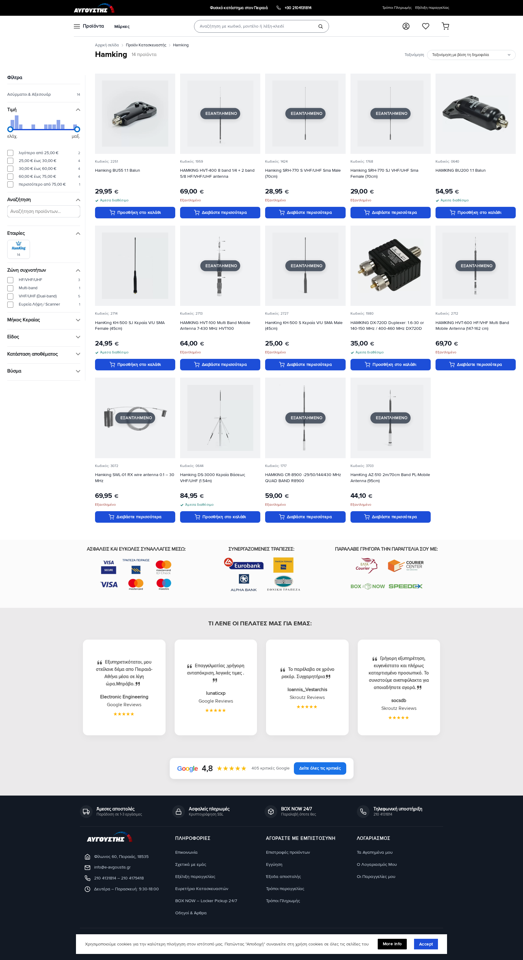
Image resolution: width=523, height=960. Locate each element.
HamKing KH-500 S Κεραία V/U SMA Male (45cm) (304, 325)
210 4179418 (132, 878)
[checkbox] (18, 249)
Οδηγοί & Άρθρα (191, 912)
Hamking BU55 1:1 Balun (117, 170)
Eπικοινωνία (186, 852)
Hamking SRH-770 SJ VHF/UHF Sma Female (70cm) (384, 173)
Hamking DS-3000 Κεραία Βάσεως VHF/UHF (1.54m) (212, 477)
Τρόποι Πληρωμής (397, 7)
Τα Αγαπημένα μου (375, 852)
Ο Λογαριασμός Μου (377, 864)
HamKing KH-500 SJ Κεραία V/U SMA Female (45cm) (130, 325)
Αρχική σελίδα (107, 45)
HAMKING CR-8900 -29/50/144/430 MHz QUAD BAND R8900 (303, 477)
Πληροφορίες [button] (193, 838)
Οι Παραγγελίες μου (376, 876)
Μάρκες (122, 26)
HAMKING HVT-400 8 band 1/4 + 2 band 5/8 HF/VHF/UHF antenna (217, 173)
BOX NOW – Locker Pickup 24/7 (206, 900)
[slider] (10, 129)
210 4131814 (105, 878)
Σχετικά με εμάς (190, 864)
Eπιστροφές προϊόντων (288, 852)
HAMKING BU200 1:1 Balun (461, 170)
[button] (406, 26)
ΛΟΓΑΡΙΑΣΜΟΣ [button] (373, 838)
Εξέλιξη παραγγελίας (432, 7)
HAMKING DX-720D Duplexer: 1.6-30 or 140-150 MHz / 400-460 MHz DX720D (387, 325)
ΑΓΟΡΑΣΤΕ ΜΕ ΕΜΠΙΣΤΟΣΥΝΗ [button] (301, 838)
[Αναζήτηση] (320, 26)
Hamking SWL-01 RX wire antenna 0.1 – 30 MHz (134, 477)
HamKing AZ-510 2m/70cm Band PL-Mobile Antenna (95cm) (390, 477)
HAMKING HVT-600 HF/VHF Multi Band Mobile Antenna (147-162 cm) (472, 325)
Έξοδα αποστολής (283, 876)
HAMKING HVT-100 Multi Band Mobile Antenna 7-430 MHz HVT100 (215, 325)
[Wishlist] (425, 26)
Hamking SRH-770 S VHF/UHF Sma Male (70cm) (303, 173)
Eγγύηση (274, 864)
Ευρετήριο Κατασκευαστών (201, 888)
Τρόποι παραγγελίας (285, 888)
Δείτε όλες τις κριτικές (320, 768)
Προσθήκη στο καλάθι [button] (139, 212)
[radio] (43, 153)
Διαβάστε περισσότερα (224, 212)
